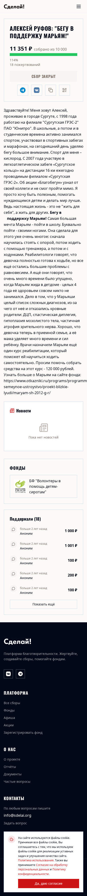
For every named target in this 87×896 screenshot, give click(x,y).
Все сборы (12, 703)
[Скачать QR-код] (64, 90)
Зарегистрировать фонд (23, 732)
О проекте (12, 759)
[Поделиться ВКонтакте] (36, 90)
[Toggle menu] (78, 6)
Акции (9, 725)
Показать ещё (43, 604)
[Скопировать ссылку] (50, 90)
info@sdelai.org (17, 815)
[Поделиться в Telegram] (22, 90)
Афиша (9, 717)
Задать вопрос (15, 823)
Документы (13, 774)
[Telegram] (20, 673)
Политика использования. (36, 860)
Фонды (9, 710)
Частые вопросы (17, 781)
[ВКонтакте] (8, 673)
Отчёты (10, 766)
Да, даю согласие (48, 883)
